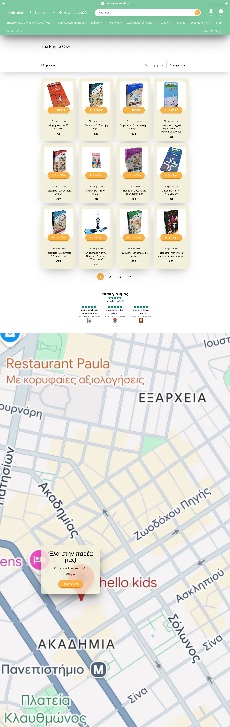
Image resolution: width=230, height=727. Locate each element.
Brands (180, 23)
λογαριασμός (211, 12)
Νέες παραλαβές (75, 12)
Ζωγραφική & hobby (139, 23)
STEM (219, 23)
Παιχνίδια (113, 23)
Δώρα (164, 23)
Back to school (40, 12)
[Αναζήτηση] (197, 12)
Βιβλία (95, 23)
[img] (115, 298)
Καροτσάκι (221, 12)
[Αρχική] (16, 12)
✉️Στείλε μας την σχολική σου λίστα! (29, 23)
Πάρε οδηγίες (70, 584)
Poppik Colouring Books (71, 23)
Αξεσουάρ (13, 31)
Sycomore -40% (201, 23)
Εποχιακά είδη (211, 31)
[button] (113, 325)
